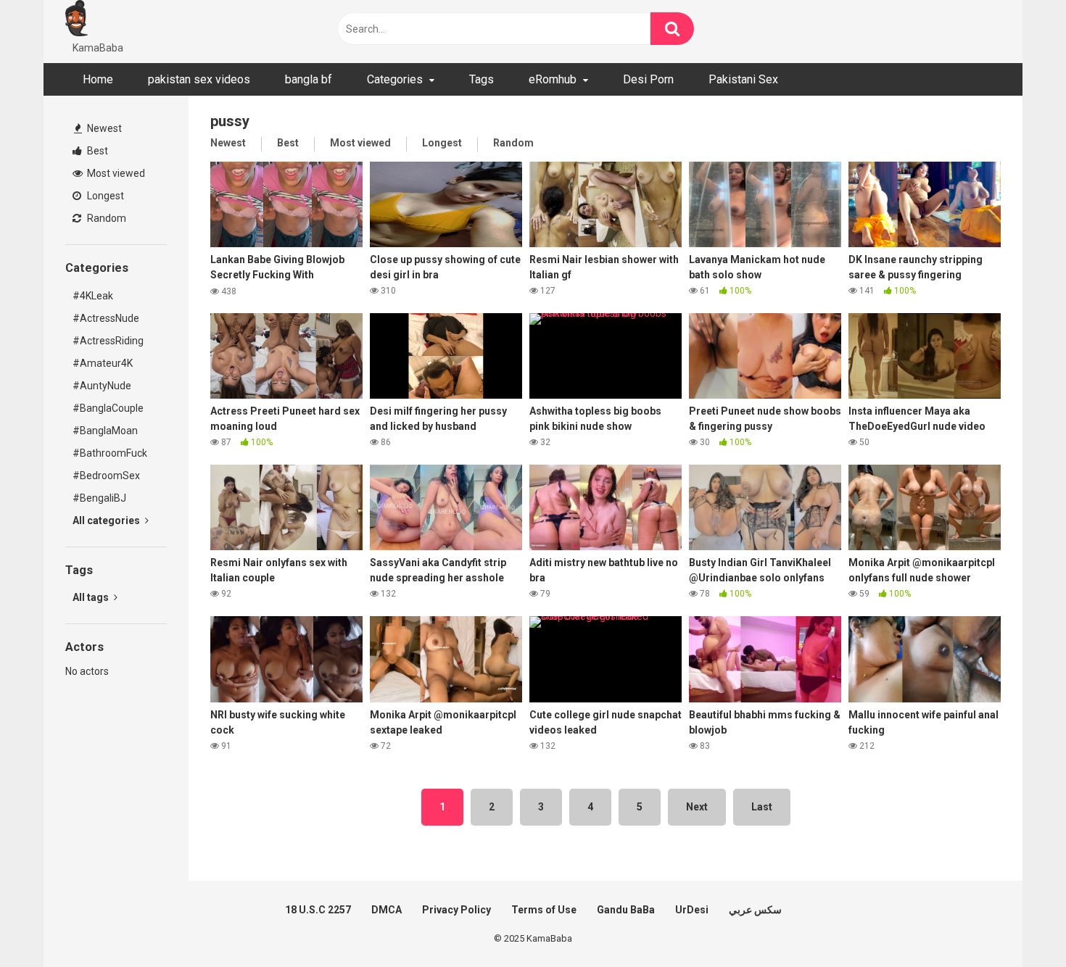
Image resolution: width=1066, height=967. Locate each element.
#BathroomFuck (110, 453)
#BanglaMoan (105, 430)
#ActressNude (106, 318)
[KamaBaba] (76, 20)
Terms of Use (544, 910)
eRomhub (553, 79)
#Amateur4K (103, 363)
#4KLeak (93, 296)
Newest (103, 128)
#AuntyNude (102, 385)
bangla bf (308, 79)
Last (761, 807)
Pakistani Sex (743, 79)
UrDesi (691, 910)
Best (96, 151)
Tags (481, 79)
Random (105, 218)
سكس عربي (755, 910)
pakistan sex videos (199, 79)
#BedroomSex (106, 475)
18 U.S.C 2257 (318, 910)
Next (697, 807)
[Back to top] (1017, 923)
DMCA (386, 910)
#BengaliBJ (99, 498)
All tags (92, 597)
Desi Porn (648, 79)
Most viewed (115, 173)
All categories (107, 520)
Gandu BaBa (626, 910)
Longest (104, 196)
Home (98, 79)
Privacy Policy (456, 910)
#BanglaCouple (108, 408)
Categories (395, 79)
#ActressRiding (108, 340)
